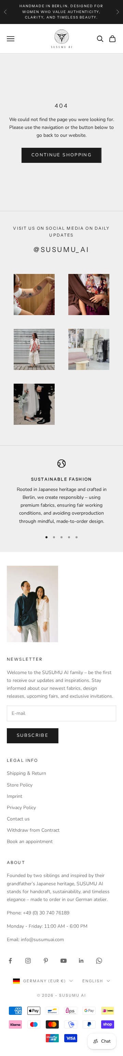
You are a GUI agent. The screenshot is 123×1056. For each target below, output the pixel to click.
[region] (61, 492)
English (92, 981)
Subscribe (33, 735)
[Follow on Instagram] (28, 960)
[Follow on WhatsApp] (99, 960)
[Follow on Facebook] (10, 960)
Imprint (14, 796)
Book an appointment (30, 841)
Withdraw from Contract (33, 830)
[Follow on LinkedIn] (81, 960)
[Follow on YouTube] (63, 960)
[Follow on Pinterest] (45, 960)
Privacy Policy (21, 807)
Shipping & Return (26, 773)
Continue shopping (61, 155)
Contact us (18, 819)
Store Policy (19, 785)
